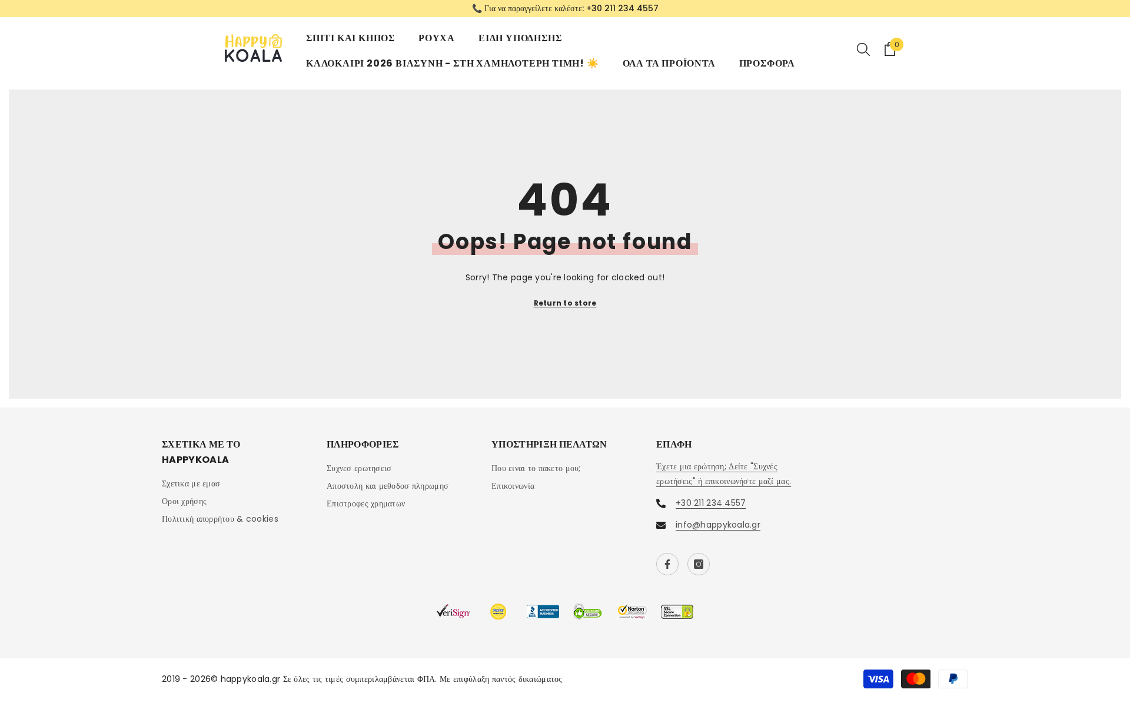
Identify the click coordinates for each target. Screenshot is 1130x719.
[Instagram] (698, 564)
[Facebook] (667, 564)
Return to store (565, 303)
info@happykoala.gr (718, 525)
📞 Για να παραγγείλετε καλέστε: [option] (565, 8)
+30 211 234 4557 (622, 8)
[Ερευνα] (863, 49)
